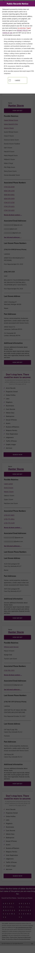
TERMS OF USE (7, 33)
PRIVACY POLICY (22, 30)
